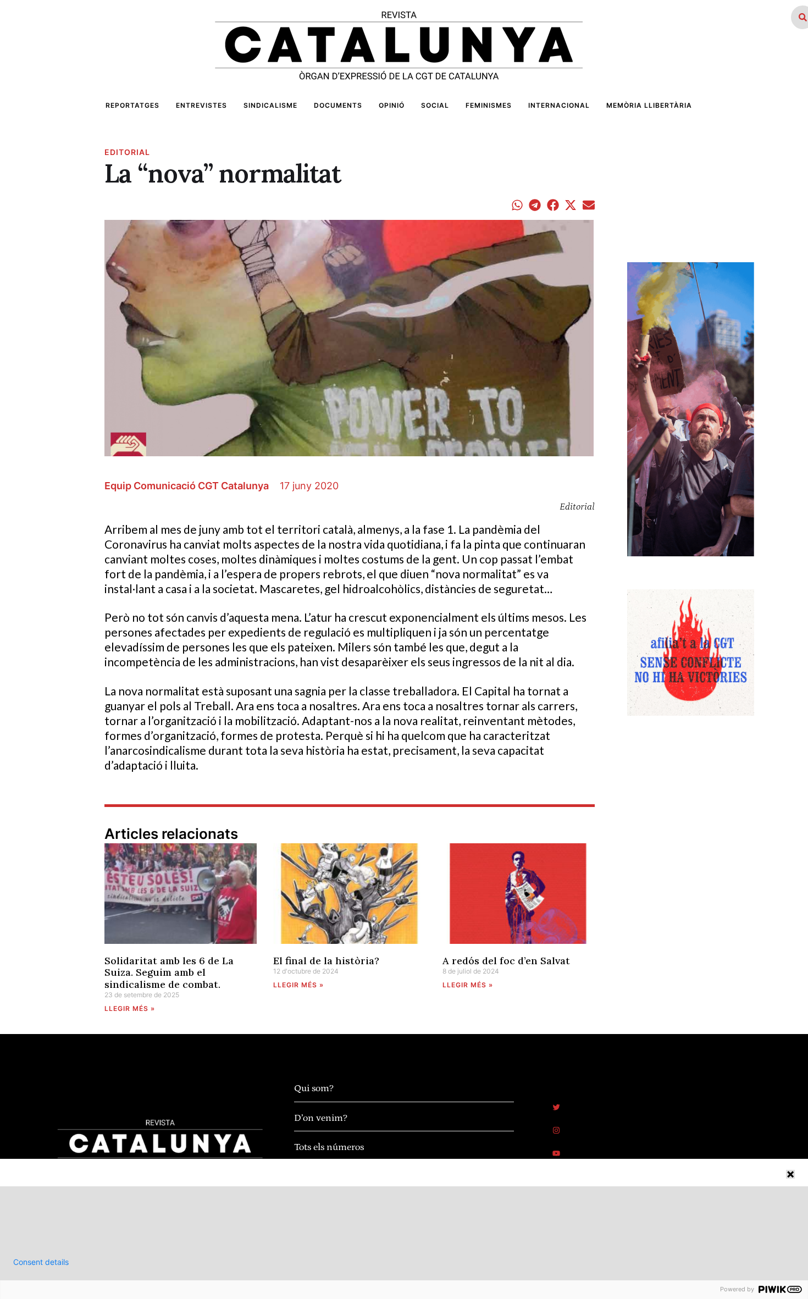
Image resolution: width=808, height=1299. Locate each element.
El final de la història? (326, 960)
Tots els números (329, 1147)
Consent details (41, 1262)
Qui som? (314, 1088)
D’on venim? (320, 1118)
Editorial (127, 152)
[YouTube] (556, 1153)
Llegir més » (129, 1008)
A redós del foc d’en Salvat (506, 960)
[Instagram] (556, 1130)
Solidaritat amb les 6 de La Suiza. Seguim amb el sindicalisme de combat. (169, 972)
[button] (517, 204)
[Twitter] (556, 1107)
